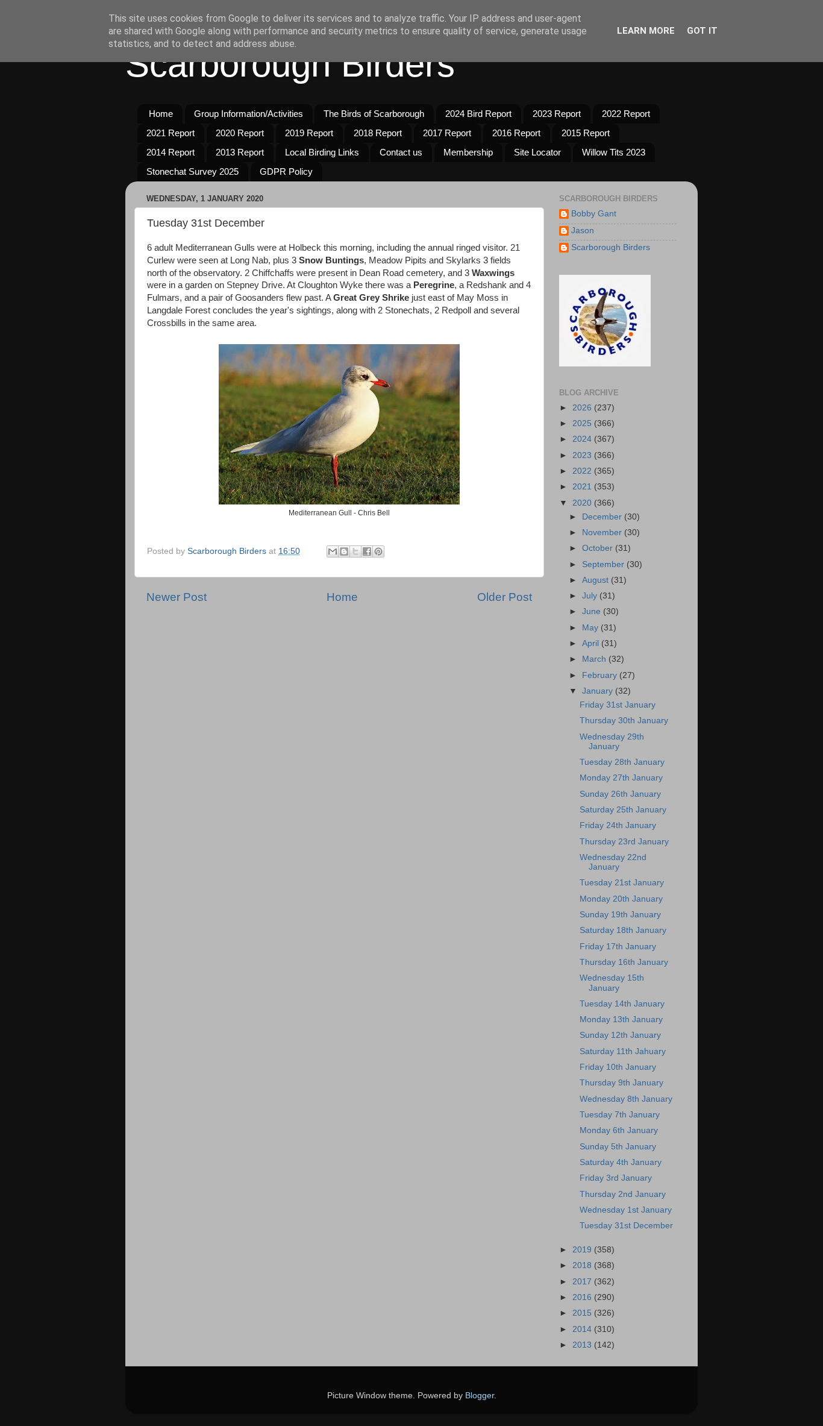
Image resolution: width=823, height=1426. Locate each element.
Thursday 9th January (621, 1082)
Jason (582, 230)
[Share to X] (355, 551)
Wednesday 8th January (626, 1099)
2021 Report (170, 133)
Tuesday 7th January (620, 1114)
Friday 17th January (618, 946)
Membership (468, 152)
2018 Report (378, 133)
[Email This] (333, 551)
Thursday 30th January (624, 720)
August (596, 580)
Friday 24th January (618, 825)
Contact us (401, 152)
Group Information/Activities (248, 113)
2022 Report (626, 113)
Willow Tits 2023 (613, 152)
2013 (583, 1344)
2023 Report (557, 113)
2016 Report (516, 133)
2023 (583, 455)
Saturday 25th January (623, 809)
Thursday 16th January (624, 962)
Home (161, 113)
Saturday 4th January (621, 1162)
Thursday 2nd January (623, 1194)
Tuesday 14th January (622, 1003)
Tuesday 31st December (626, 1225)
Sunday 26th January (620, 794)
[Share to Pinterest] (378, 551)
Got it (702, 30)
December (603, 516)
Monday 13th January (621, 1019)
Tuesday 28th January (622, 762)
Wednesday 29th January (612, 741)
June (592, 611)
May (591, 627)
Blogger (479, 1395)
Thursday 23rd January (624, 841)
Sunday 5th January (618, 1146)
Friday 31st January (618, 704)
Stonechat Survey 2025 (192, 171)
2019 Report (309, 133)
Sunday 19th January (620, 914)
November (603, 532)
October (598, 548)
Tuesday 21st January (622, 882)
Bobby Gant (593, 213)
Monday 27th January (621, 777)
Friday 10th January (618, 1067)
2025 (583, 423)
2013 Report (240, 152)
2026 (583, 407)
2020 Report (240, 133)
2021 (583, 486)
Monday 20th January (621, 898)
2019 (583, 1249)
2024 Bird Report (478, 113)
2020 (583, 502)
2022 (583, 471)
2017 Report (447, 133)
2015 (583, 1313)
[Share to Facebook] (367, 551)
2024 (583, 439)
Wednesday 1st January (626, 1209)
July (590, 595)
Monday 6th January (619, 1130)
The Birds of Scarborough (374, 113)
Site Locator (537, 152)
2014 (583, 1329)
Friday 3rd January (616, 1178)
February (600, 675)
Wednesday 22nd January (613, 862)
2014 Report (170, 152)
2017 (583, 1281)
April (591, 643)
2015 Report (586, 133)
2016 (583, 1297)
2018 (583, 1265)
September (604, 564)
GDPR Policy (286, 171)
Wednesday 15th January (612, 982)
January (598, 691)
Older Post (504, 597)
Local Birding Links (322, 152)
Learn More (646, 30)
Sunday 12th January (620, 1035)
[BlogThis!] (344, 551)
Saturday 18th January (623, 930)
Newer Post (176, 597)
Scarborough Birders (290, 64)
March (595, 659)
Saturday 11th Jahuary (623, 1051)
